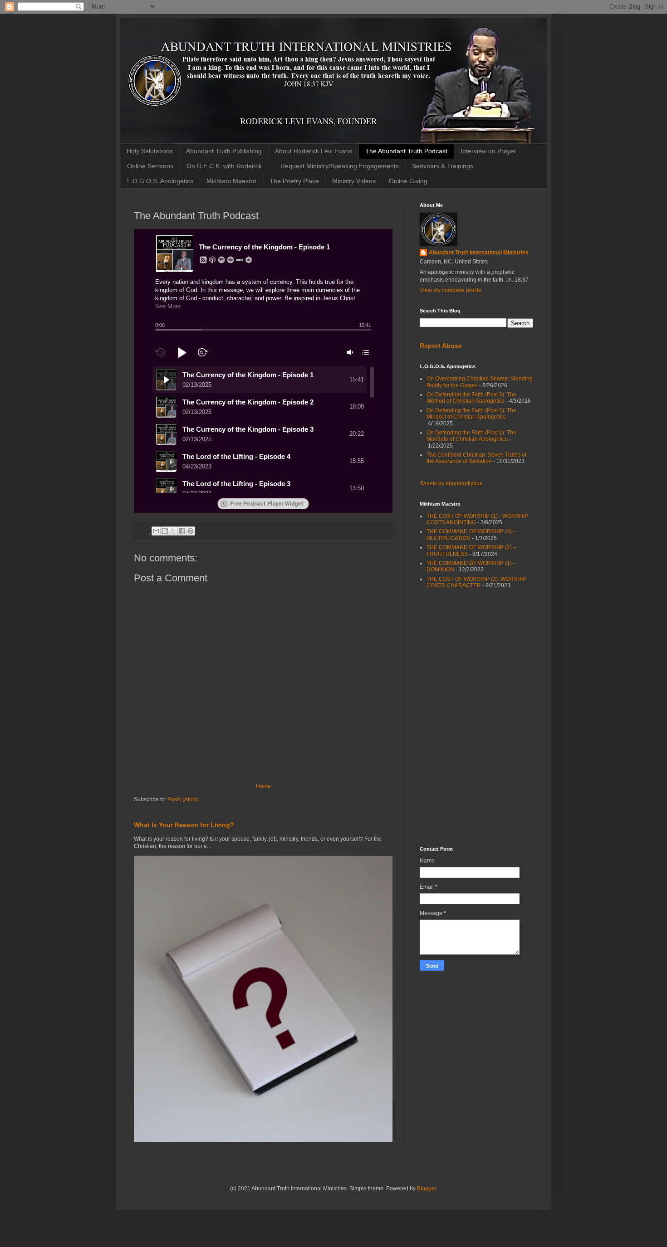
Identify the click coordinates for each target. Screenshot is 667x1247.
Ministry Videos (354, 181)
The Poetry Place (294, 181)
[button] (203, 259)
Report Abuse (441, 345)
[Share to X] (173, 531)
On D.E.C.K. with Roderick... (226, 166)
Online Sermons (150, 166)
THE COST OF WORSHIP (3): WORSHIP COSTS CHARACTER (476, 582)
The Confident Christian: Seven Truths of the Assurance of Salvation (476, 458)
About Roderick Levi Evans (313, 151)
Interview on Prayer (488, 151)
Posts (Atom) (183, 799)
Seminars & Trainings (442, 166)
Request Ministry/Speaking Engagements (339, 166)
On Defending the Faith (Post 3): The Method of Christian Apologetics (471, 397)
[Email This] (156, 531)
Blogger (426, 1188)
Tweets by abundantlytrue (451, 483)
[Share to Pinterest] (190, 531)
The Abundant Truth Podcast (406, 151)
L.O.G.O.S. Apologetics (160, 181)
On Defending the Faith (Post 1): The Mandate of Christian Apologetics (471, 435)
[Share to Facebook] (181, 531)
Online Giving (408, 181)
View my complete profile (450, 290)
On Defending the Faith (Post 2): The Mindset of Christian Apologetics (471, 413)
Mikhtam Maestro (231, 181)
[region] (263, 429)
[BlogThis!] (164, 531)
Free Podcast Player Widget (267, 504)
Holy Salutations (150, 151)
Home (263, 786)
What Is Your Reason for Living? (184, 824)
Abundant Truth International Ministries (479, 252)
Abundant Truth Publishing (224, 151)
